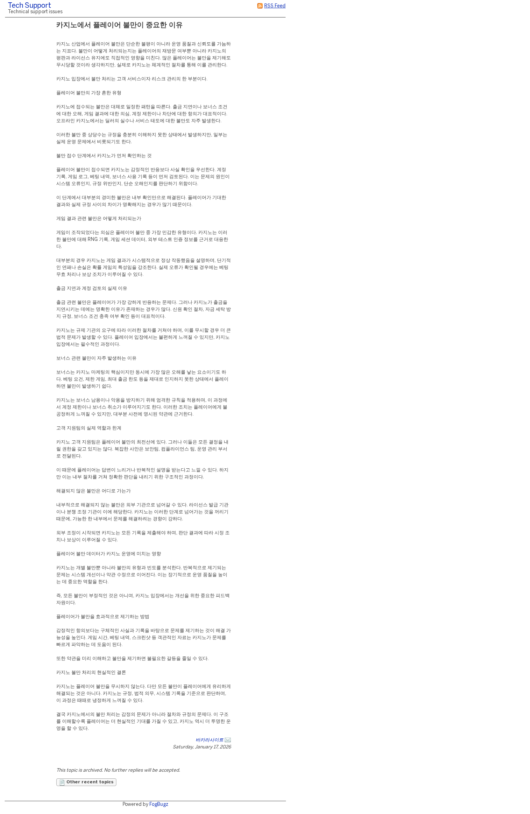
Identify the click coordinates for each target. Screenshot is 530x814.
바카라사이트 (209, 740)
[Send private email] (228, 740)
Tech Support (29, 6)
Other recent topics (89, 782)
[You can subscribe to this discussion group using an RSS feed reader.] (260, 6)
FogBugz (158, 804)
